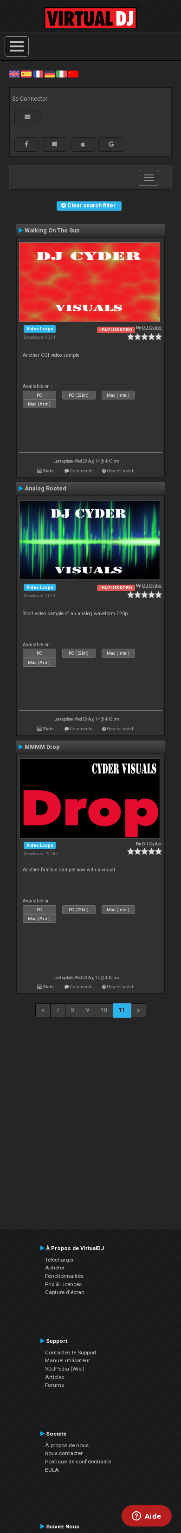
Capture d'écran (64, 1292)
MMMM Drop (42, 747)
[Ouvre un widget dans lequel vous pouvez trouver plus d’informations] (146, 1516)
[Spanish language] (26, 74)
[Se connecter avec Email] (27, 117)
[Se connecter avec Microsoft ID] (54, 144)
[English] (14, 74)
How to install (121, 470)
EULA (52, 1470)
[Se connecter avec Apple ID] (83, 144)
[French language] (38, 74)
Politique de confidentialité (78, 1461)
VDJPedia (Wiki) (64, 1369)
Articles (54, 1377)
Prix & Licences (63, 1284)
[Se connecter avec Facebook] (26, 144)
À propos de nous (67, 1445)
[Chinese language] (73, 74)
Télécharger (59, 1259)
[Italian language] (61, 74)
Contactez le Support (71, 1352)
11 (122, 1010)
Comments (81, 470)
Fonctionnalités (64, 1276)
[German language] (50, 74)
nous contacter (64, 1453)
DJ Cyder (152, 327)
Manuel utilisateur (67, 1360)
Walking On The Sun (52, 230)
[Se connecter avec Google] (111, 144)
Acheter (55, 1267)
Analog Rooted (45, 488)
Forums (54, 1385)
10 (104, 1010)
